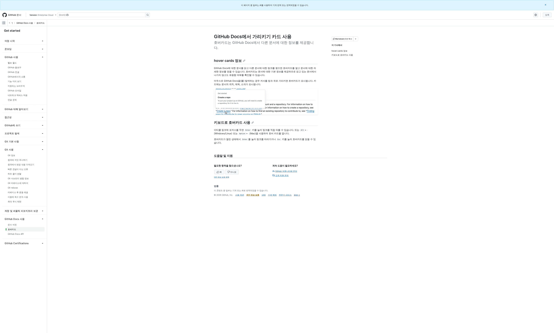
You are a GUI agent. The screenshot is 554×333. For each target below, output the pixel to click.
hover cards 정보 (228, 61)
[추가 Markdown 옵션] (355, 39)
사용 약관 (239, 195)
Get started (12, 30)
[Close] (545, 4)
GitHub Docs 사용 (24, 23)
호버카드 (41, 23)
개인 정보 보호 (252, 195)
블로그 (297, 195)
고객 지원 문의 (282, 175)
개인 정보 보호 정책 (221, 177)
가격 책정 (272, 195)
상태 (264, 195)
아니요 (233, 172)
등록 (547, 15)
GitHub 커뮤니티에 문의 (286, 171)
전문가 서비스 (285, 195)
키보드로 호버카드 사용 (232, 122)
